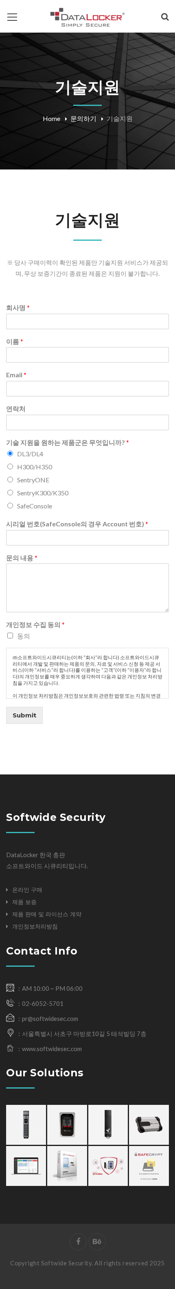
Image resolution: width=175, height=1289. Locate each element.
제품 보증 (24, 902)
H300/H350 (34, 467)
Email (16, 374)
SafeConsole (34, 506)
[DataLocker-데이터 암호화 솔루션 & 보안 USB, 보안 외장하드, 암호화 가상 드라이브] (87, 16)
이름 (14, 341)
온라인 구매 (27, 889)
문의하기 (83, 118)
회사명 (18, 307)
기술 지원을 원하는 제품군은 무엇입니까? (67, 442)
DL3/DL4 (30, 454)
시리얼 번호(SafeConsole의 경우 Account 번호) (77, 524)
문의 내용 (21, 557)
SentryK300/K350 (42, 493)
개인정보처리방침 (35, 926)
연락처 (16, 408)
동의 (23, 636)
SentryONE (33, 480)
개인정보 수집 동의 (35, 624)
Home (51, 118)
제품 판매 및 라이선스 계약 (46, 914)
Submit (24, 715)
